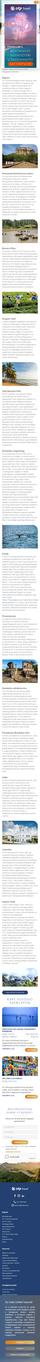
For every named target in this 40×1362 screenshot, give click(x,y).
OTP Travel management (10, 1219)
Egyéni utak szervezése (9, 1294)
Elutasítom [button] (20, 1348)
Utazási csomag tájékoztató (11, 1271)
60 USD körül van (18, 440)
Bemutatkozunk (7, 1216)
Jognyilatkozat (6, 1278)
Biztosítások (6, 1268)
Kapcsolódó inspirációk (15, 992)
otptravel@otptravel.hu (21, 1205)
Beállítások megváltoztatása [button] (20, 1355)
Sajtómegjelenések (8, 1226)
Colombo (15, 858)
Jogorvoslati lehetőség (9, 1260)
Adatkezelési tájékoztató (13, 1151)
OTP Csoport (6, 1229)
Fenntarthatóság (7, 1239)
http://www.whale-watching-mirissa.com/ (19, 520)
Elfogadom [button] (20, 1342)
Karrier (4, 1242)
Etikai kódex (6, 1231)
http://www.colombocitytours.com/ (17, 888)
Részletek (31, 1050)
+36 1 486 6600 (21, 1202)
